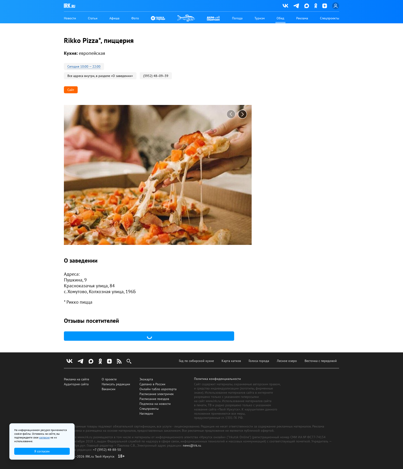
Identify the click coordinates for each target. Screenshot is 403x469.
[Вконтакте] (285, 6)
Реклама (302, 18)
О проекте (109, 379)
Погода (237, 18)
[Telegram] (296, 5)
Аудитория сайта (76, 384)
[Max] (306, 5)
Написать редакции (116, 384)
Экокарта (146, 379)
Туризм (259, 18)
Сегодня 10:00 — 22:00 (84, 66)
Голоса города (259, 361)
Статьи (92, 18)
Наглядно (146, 413)
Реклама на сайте (76, 379)
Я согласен (42, 451)
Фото (135, 18)
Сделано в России (152, 384)
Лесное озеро (287, 361)
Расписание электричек (156, 394)
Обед (280, 18)
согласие (44, 437)
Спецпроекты (329, 18)
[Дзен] (324, 5)
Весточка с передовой (321, 361)
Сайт (70, 90)
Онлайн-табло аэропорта (158, 389)
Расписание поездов (154, 399)
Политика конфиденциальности (217, 379)
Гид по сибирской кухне (196, 361)
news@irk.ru (192, 445)
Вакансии (108, 389)
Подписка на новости (155, 404)
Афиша (114, 18)
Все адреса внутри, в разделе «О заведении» (100, 76)
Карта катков (231, 361)
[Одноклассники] (315, 5)
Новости (70, 18)
